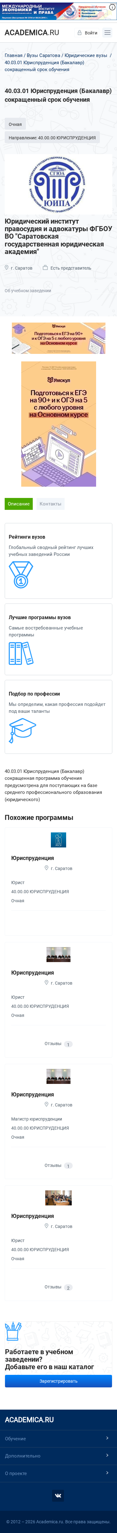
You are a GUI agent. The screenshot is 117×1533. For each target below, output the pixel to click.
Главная (13, 55)
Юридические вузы (86, 55)
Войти (91, 32)
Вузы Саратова (43, 55)
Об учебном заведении (28, 290)
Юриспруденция (32, 858)
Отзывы (57, 1044)
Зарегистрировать (59, 1381)
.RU (32, 32)
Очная (15, 124)
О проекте (16, 1473)
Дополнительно (23, 1456)
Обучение (15, 1439)
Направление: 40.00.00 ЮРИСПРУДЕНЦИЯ (52, 137)
